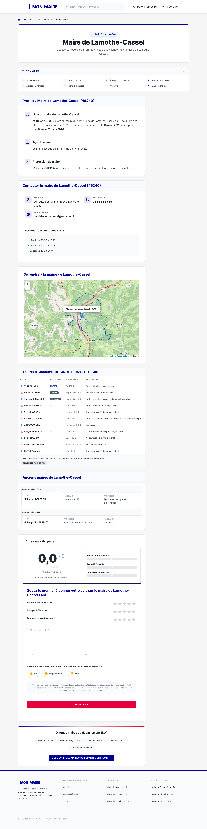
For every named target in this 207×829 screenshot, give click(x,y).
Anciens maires (157, 86)
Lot (38, 19)
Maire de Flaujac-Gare (70, 740)
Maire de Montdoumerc (81, 747)
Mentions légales (70, 794)
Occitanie (28, 19)
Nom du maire (31, 80)
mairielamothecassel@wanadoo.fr (54, 216)
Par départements (144, 6)
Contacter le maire (158, 80)
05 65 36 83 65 (102, 201)
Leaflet (111, 356)
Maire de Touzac (94, 740)
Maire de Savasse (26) (117, 787)
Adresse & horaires (33, 86)
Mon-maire (30, 783)
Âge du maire (72, 80)
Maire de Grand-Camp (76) (163, 787)
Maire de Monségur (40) (162, 794)
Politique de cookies (61, 819)
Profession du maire (117, 80)
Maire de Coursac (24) (117, 794)
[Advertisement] (169, 138)
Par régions (170, 6)
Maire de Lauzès (45, 740)
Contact (66, 801)
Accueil (65, 787)
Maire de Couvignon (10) (118, 801)
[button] (81, 316)
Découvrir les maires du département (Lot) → (81, 758)
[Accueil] (19, 19)
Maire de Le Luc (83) (161, 801)
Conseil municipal (74, 86)
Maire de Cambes (117, 740)
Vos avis (112, 86)
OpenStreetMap (123, 356)
